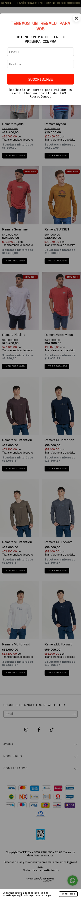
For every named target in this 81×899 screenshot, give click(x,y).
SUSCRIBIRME (40, 79)
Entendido (68, 894)
